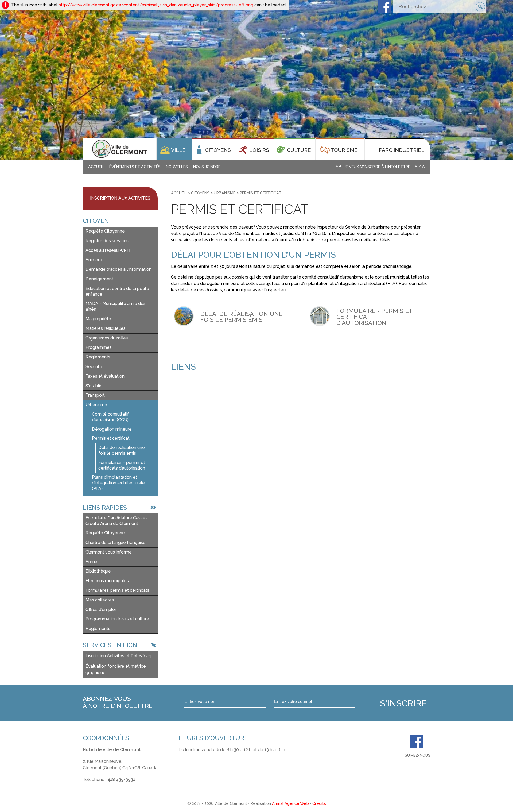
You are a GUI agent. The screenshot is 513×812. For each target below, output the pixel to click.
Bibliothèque (98, 571)
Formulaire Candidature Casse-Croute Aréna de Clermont (116, 520)
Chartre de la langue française (116, 542)
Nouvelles (177, 166)
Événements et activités (135, 166)
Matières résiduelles (106, 328)
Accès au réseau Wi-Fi (108, 250)
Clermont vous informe (109, 552)
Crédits (319, 803)
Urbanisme (96, 404)
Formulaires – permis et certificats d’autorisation (121, 465)
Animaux (94, 259)
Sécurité (94, 366)
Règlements (98, 356)
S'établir (93, 385)
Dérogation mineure (112, 429)
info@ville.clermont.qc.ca (108, 785)
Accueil (96, 166)
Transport (95, 395)
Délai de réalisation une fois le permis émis (121, 450)
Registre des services (107, 240)
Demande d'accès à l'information (118, 269)
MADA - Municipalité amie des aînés (116, 306)
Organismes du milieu (107, 338)
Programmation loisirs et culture (117, 618)
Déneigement (99, 278)
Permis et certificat (111, 438)
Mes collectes (100, 599)
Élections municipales (107, 580)
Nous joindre (206, 166)
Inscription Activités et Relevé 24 (118, 655)
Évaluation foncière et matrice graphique (116, 669)
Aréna (91, 561)
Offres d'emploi (101, 609)
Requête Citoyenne (105, 231)
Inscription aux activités (120, 198)
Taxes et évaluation (105, 376)
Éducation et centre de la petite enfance (117, 291)
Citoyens (200, 193)
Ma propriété (98, 318)
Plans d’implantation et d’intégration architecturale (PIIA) (118, 483)
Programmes (99, 347)
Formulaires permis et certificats (117, 590)
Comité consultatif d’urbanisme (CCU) (110, 417)
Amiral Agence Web (290, 803)
